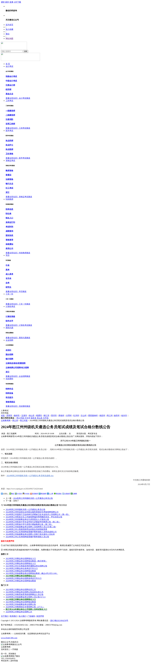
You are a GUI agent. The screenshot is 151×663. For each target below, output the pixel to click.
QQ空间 (19, 493)
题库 (7, 2)
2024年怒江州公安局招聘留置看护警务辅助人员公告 (27, 537)
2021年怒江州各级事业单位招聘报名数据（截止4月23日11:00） (32, 573)
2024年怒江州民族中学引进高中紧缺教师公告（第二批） (29, 524)
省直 (3, 415)
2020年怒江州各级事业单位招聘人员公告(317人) (26, 597)
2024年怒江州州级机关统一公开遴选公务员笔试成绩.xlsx (30, 476)
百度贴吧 (67, 493)
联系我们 (13, 616)
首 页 (8, 64)
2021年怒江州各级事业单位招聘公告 (21, 604)
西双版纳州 (93, 415)
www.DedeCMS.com (9, 638)
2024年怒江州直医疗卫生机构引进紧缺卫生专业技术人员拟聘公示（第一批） (38, 514)
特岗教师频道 (24, 253)
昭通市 (39, 415)
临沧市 (124, 415)
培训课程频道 (24, 406)
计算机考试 (10, 306)
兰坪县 (46, 418)
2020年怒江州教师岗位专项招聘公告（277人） (25, 607)
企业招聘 (9, 340)
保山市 (31, 415)
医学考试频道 (24, 158)
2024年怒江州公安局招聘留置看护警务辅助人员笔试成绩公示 (31, 532)
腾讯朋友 (59, 493)
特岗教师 (9, 199)
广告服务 (31, 616)
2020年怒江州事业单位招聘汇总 (19, 612)
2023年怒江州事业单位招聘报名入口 (21, 558)
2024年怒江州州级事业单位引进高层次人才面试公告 (27, 519)
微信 (7, 34)
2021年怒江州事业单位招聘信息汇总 (21, 589)
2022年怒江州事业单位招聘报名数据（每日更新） (26, 561)
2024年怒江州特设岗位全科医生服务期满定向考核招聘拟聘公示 (32, 512)
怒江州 (110, 415)
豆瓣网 (75, 493)
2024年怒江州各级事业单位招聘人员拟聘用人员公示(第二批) (31, 527)
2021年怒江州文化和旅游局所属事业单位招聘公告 (26, 566)
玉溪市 (24, 415)
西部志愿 (9, 328)
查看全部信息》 (12, 98)
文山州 (83, 415)
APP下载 (17, 2)
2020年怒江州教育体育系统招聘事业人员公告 (24, 594)
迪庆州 (117, 415)
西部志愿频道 (24, 338)
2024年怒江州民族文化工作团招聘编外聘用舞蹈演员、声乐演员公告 (34, 517)
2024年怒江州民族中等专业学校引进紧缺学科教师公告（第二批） (33, 522)
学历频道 (22, 291)
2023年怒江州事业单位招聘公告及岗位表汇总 (24, 592)
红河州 (76, 415)
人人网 (51, 493)
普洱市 (54, 415)
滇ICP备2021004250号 (59, 620)
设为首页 (9, 25)
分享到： (6, 493)
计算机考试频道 (25, 325)
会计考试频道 (24, 98)
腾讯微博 (43, 493)
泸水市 (27, 418)
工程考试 (9, 101)
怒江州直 (20, 418)
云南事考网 (5, 420)
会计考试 (9, 66)
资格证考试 (10, 161)
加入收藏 (9, 29)
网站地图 (9, 38)
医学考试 (9, 131)
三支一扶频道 (24, 304)
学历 (7, 255)
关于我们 (4, 616)
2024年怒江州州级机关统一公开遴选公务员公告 (33, 498)
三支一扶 (9, 294)
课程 (3, 2)
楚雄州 (61, 415)
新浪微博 (35, 493)
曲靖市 (17, 415)
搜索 (25, 51)
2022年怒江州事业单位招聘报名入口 (21, 563)
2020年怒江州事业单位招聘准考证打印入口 (24, 578)
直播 (11, 2)
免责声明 (40, 616)
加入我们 (22, 616)
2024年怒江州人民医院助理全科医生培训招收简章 (26, 529)
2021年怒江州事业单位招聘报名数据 (21, 571)
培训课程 (9, 379)
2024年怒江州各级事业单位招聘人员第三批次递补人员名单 (30, 534)
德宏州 (102, 415)
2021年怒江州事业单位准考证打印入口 (22, 568)
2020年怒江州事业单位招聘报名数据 (21, 581)
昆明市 (9, 415)
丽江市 (46, 415)
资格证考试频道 (25, 197)
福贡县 (33, 418)
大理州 (69, 415)
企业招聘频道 (24, 376)
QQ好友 (27, 493)
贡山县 (39, 418)
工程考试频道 (24, 128)
